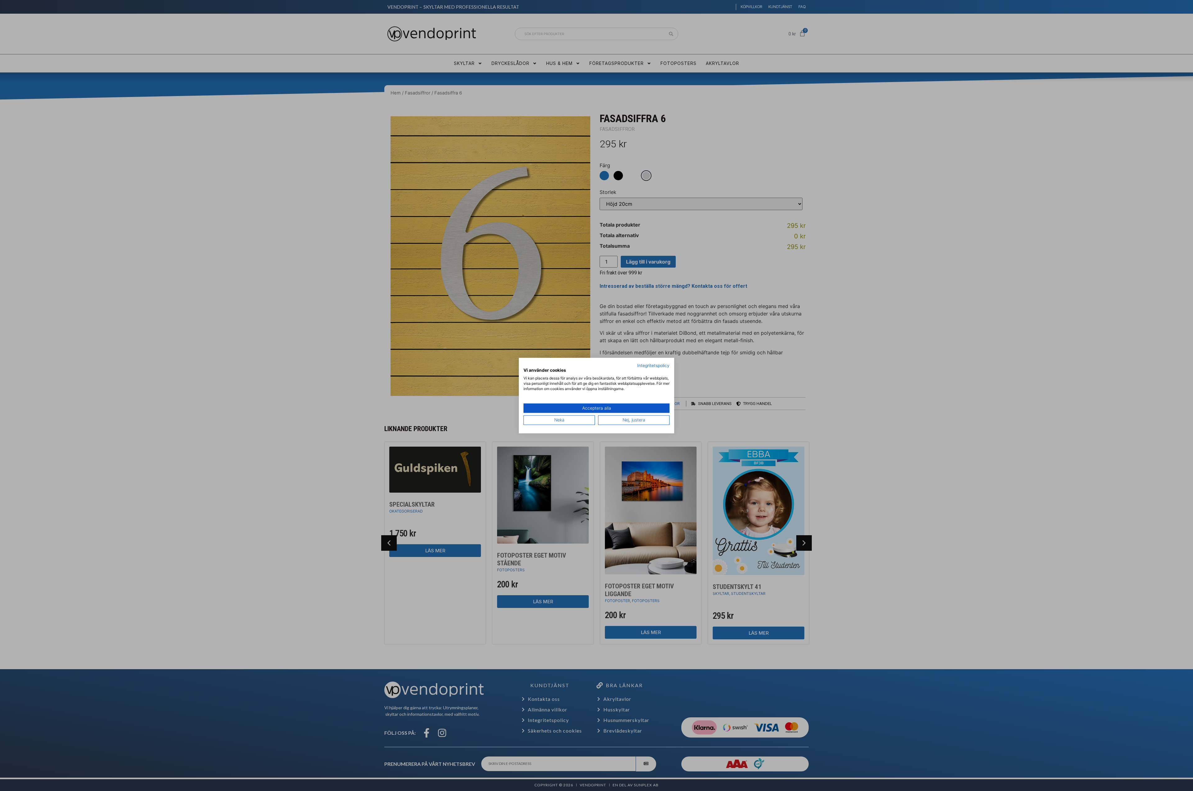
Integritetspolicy (653, 365)
